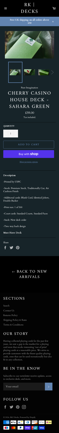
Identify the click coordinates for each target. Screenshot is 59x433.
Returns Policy (10, 315)
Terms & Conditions (13, 324)
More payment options (29, 162)
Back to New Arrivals (31, 274)
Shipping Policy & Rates (15, 320)
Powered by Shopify (28, 417)
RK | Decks (29, 8)
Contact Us (8, 310)
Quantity (8, 126)
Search (6, 305)
